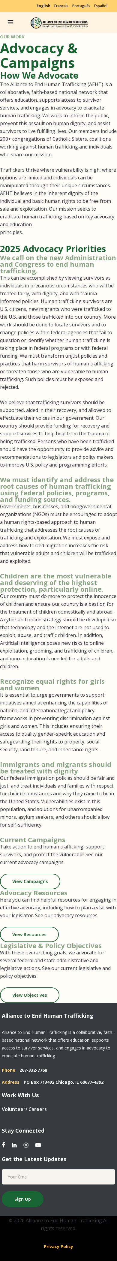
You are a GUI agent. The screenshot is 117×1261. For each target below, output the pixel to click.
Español (100, 5)
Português (81, 5)
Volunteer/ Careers (24, 1109)
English (43, 5)
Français (61, 5)
